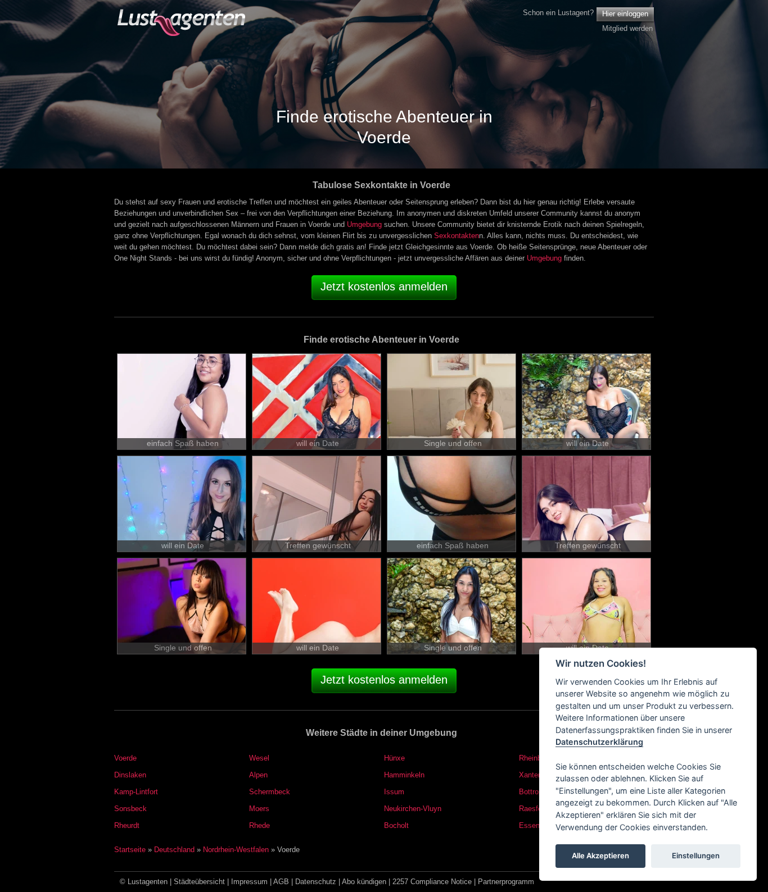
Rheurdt (126, 825)
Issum (394, 792)
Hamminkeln (404, 775)
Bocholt (396, 825)
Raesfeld (533, 808)
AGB (281, 881)
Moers (259, 808)
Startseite (130, 849)
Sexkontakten (456, 235)
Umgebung (364, 224)
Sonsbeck (130, 808)
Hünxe (394, 758)
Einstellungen (696, 856)
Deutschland (174, 849)
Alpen (258, 775)
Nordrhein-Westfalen (236, 849)
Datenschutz (315, 881)
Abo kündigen (364, 881)
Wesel (259, 758)
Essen (529, 825)
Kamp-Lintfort (136, 792)
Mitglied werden (627, 28)
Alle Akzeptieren (600, 856)
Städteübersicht (199, 881)
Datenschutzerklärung (599, 742)
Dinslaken (130, 775)
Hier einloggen (625, 14)
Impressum (249, 881)
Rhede (259, 825)
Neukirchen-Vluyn (412, 808)
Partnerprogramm (506, 881)
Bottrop (531, 792)
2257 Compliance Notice (432, 881)
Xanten (530, 775)
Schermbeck (269, 792)
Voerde (125, 758)
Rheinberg (535, 758)
